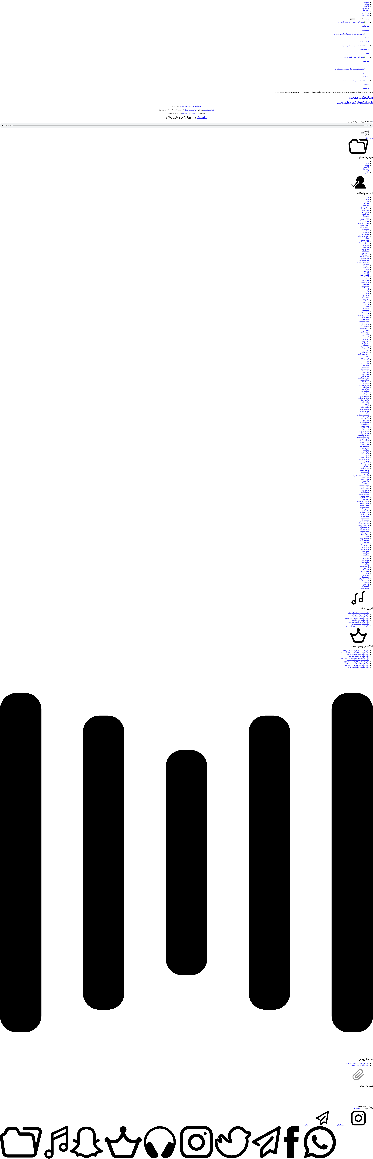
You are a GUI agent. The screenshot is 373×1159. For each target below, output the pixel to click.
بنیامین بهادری (364, 280)
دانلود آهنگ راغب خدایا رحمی (360, 1065)
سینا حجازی (365, 391)
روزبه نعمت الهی (363, 354)
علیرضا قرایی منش (363, 437)
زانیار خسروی (364, 358)
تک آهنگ (366, 4)
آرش (367, 201)
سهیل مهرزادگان (363, 398)
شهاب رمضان (364, 407)
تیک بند (367, 304)
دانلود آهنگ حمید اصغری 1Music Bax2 (357, 618)
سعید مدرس (365, 374)
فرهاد (367, 455)
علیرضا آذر (365, 429)
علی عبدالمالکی (364, 422)
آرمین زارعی (365, 212)
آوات (367, 218)
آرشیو (367, 172)
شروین (367, 404)
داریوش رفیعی (364, 328)
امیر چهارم (365, 253)
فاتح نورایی (365, 448)
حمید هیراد (365, 326)
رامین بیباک (365, 335)
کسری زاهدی (364, 468)
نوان (367, 573)
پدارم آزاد (366, 293)
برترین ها (366, 10)
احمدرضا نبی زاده (363, 236)
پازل (367, 289)
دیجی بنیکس (365, 332)
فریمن (367, 461)
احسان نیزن (365, 229)
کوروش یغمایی (364, 470)
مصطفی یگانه (364, 540)
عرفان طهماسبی (363, 416)
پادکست (366, 6)
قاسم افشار (365, 462)
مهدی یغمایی (365, 551)
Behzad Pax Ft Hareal (189, 113)
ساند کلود (357, 1108)
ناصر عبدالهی (365, 571)
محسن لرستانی (364, 505)
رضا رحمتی (365, 341)
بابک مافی (366, 276)
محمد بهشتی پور (364, 512)
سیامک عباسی (364, 381)
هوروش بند (365, 580)
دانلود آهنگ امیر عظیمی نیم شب (359, 656)
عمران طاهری (364, 442)
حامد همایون (365, 311)
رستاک (367, 337)
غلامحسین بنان (364, 446)
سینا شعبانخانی (364, 396)
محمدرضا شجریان (363, 521)
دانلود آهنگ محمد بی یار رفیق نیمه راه (357, 626)
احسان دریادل (364, 225)
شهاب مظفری (364, 409)
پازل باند (366, 291)
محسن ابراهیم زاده (363, 501)
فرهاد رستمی (364, 457)
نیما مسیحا (365, 577)
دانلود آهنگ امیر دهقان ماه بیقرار (358, 613)
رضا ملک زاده (364, 346)
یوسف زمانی (365, 588)
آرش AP (366, 203)
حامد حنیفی (365, 310)
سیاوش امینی (364, 383)
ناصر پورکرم (365, 567)
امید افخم (366, 247)
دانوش (367, 330)
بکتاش (367, 278)
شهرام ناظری (364, 411)
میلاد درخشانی (364, 562)
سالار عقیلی (365, 359)
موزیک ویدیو (365, 8)
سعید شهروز (365, 369)
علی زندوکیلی (364, 420)
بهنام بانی (366, 284)
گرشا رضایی (365, 472)
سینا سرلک (365, 394)
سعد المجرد (365, 365)
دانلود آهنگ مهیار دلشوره (361, 616)
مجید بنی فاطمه (364, 494)
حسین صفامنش (364, 321)
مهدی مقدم (365, 547)
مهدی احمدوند (364, 544)
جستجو (352, 19)
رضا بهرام (366, 339)
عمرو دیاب (365, 444)
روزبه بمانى (365, 352)
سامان (367, 361)
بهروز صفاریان (364, 282)
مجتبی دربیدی (364, 486)
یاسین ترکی (365, 586)
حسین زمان (365, 319)
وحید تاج (366, 582)
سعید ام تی (365, 367)
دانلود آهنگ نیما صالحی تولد (360, 624)
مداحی (367, 12)
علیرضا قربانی (364, 439)
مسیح (367, 536)
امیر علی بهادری (364, 260)
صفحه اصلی (365, 2)
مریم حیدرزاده (364, 529)
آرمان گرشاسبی (364, 208)
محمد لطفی (365, 518)
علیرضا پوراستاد (364, 431)
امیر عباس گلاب (364, 256)
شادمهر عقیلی (364, 400)
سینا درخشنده (364, 393)
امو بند (367, 243)
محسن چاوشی (364, 503)
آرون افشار (365, 214)
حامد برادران (365, 308)
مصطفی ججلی (364, 538)
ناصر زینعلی (365, 569)
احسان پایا (366, 221)
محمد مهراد (365, 520)
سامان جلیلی (365, 363)
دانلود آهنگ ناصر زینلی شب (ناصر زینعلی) (356, 665)
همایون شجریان (364, 579)
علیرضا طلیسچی (363, 435)
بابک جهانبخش (364, 275)
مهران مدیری (365, 555)
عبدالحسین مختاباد (363, 415)
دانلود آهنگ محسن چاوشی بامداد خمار (357, 663)
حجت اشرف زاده (363, 315)
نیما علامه (366, 575)
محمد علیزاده (365, 516)
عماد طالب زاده (364, 440)
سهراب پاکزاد (364, 376)
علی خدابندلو (365, 418)
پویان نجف (366, 302)
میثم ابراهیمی (364, 558)
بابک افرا (366, 273)
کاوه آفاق (366, 466)
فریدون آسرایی (364, 459)
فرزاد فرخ (366, 450)
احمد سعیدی (365, 230)
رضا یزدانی (365, 348)
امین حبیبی (365, 267)
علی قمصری (365, 424)
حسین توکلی (365, 317)
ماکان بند (366, 481)
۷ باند (367, 197)
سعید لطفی (365, 372)
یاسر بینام (366, 584)
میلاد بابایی (365, 560)
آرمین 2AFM (365, 210)
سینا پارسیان (365, 389)
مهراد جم (366, 553)
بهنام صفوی (365, 286)
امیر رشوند (365, 254)
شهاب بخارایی (364, 405)
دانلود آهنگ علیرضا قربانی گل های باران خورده (354, 652)
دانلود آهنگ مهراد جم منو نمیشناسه (358, 660)
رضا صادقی (365, 343)
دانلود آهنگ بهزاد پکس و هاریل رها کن (354, 102)
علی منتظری (365, 427)
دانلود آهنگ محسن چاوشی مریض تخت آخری (355, 658)
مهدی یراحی (365, 549)
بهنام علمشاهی (364, 288)
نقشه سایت (365, 13)
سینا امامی (365, 387)
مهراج (367, 564)
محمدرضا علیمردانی (362, 523)
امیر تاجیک (365, 251)
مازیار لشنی (365, 479)
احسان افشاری (364, 219)
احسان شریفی (364, 227)
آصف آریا (366, 216)
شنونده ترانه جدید (208, 110)
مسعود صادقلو (364, 534)
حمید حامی (365, 323)
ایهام (367, 269)
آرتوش (367, 199)
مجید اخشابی (365, 490)
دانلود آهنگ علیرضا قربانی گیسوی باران (356, 661)
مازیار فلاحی (365, 477)
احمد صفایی (365, 234)
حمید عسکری (364, 324)
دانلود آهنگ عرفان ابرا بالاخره (359, 620)
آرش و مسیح (365, 207)
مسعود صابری (364, 532)
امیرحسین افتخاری (363, 262)
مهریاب (366, 556)
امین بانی (366, 264)
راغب (367, 334)
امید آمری (366, 245)
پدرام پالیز (366, 295)
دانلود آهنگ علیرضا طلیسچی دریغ (358, 667)
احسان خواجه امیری (362, 223)
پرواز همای (365, 297)
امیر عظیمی (365, 258)
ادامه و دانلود (369, 138)
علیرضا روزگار (364, 433)
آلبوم (367, 171)
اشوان (367, 238)
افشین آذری (365, 240)
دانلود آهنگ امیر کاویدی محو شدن (358, 622)
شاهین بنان (365, 402)
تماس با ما (365, 15)
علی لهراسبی (365, 426)
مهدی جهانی (365, 545)
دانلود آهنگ (202, 117)
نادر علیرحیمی (364, 566)
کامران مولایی (364, 464)
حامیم (367, 313)
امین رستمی (365, 265)
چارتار (367, 306)
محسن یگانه (365, 509)
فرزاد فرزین (365, 451)
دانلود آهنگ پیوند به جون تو (361, 614)
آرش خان (366, 205)
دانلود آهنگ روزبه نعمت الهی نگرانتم (357, 654)
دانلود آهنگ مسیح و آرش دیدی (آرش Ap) (356, 650)
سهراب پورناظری (363, 378)
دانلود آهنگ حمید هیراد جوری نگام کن (357, 1063)
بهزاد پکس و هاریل (361, 97)
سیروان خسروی (364, 385)
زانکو (367, 356)
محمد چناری (365, 514)
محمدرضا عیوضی (363, 525)
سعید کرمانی (365, 370)
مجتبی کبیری (365, 488)
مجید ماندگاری (364, 497)
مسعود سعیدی (364, 531)
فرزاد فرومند (365, 453)
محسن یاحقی (364, 507)
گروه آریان (365, 474)
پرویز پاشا (366, 299)
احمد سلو (366, 232)
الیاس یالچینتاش (364, 242)
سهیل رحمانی (364, 380)
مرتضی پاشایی (364, 527)
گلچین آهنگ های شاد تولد (361, 475)
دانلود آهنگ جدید (196, 106)
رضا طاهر (366, 345)
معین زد (366, 542)
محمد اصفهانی (364, 510)
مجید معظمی (365, 499)
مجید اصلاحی (365, 492)
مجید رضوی (365, 496)
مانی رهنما (365, 483)
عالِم (367, 413)
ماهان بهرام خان (364, 485)
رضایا (367, 350)
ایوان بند (366, 271)
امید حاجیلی (365, 249)
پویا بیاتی (366, 300)
